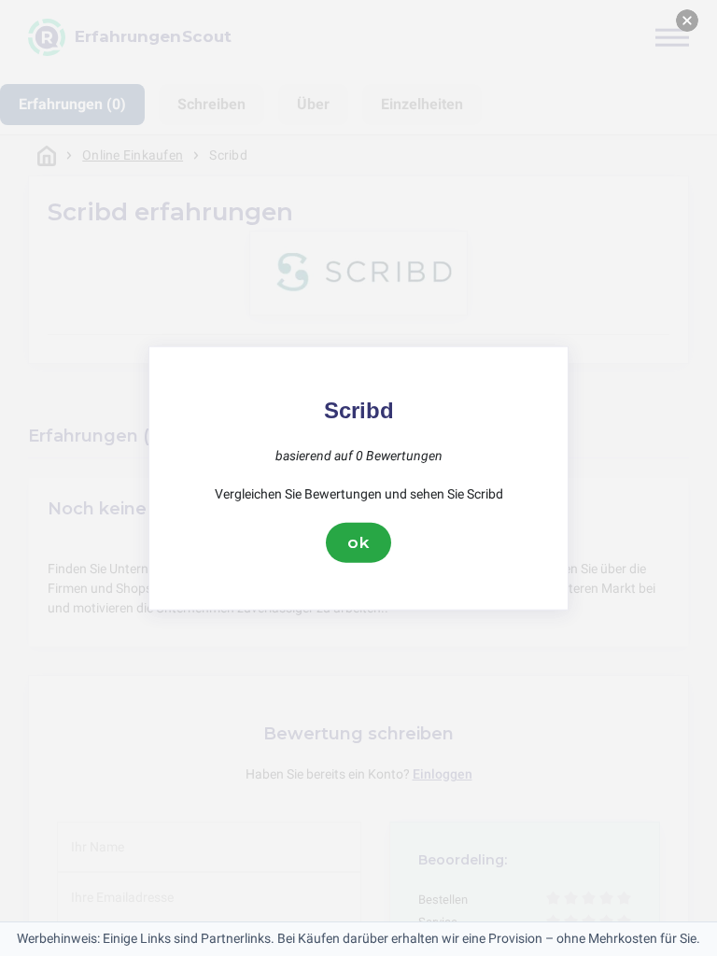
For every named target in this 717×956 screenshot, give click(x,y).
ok (358, 542)
